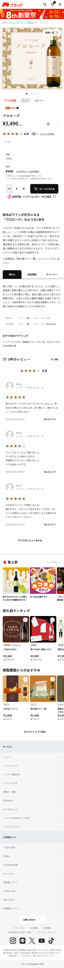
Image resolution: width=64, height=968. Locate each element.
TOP (5, 22)
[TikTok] (51, 941)
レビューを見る (47, 133)
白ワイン (21, 22)
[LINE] (22, 941)
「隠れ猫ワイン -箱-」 (26, 258)
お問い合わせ (29, 919)
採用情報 (47, 928)
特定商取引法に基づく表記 (20, 932)
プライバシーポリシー (46, 932)
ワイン (12, 22)
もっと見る (52, 562)
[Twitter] (32, 941)
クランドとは (19, 928)
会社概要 (34, 928)
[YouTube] (42, 941)
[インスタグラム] (13, 941)
